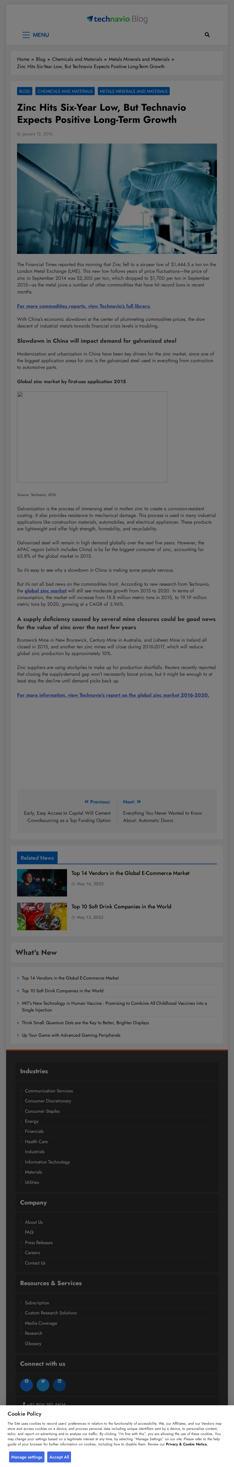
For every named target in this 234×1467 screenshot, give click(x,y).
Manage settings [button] (26, 1457)
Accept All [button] (59, 1457)
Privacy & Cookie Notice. (187, 1444)
